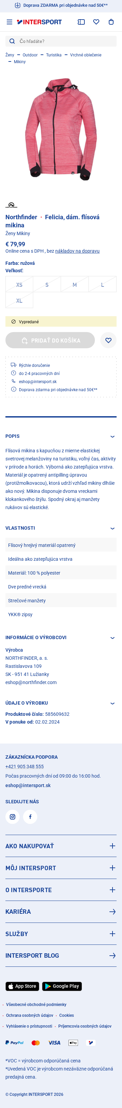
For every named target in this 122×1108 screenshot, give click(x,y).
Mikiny (20, 61)
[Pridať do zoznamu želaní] (108, 340)
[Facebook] (30, 817)
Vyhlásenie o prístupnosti (29, 1026)
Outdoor (30, 55)
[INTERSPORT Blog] (61, 955)
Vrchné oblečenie (85, 55)
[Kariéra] (61, 912)
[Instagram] (12, 817)
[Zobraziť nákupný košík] (111, 22)
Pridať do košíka (56, 340)
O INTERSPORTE (28, 889)
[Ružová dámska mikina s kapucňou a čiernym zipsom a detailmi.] (61, 129)
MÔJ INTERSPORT (30, 868)
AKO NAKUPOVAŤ (29, 846)
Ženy (9, 55)
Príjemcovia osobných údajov (84, 1026)
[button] (61, 436)
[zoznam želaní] (96, 22)
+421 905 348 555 (24, 766)
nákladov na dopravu (77, 251)
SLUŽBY (16, 933)
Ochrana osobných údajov (29, 1015)
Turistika (54, 55)
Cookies (66, 1015)
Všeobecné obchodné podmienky (36, 1004)
